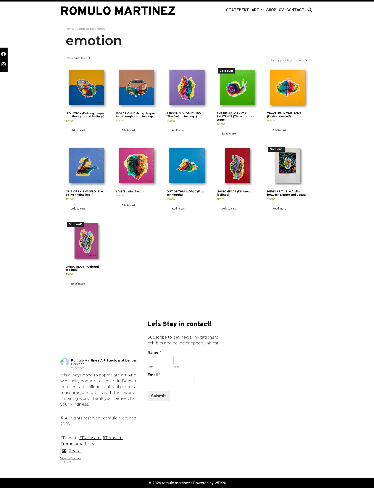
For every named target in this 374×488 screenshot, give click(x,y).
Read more (229, 133)
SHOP (271, 9)
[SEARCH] (310, 9)
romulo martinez (118, 11)
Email (154, 375)
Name (154, 352)
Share (67, 461)
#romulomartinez (77, 443)
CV (281, 9)
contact (295, 9)
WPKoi (220, 483)
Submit (158, 396)
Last (176, 366)
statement (237, 9)
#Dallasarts (90, 437)
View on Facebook (70, 458)
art (255, 9)
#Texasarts (113, 437)
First (150, 366)
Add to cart (78, 130)
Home (69, 28)
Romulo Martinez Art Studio (94, 360)
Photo (75, 451)
